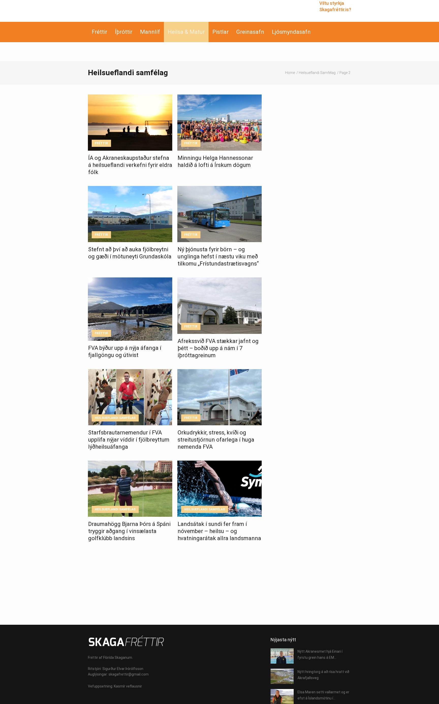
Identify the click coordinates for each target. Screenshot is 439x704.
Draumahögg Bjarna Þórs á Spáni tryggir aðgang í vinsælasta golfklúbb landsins (129, 531)
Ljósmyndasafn (291, 32)
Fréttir (99, 32)
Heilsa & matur (186, 32)
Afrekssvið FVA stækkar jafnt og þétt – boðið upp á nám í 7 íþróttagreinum (218, 348)
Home (290, 73)
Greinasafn (250, 32)
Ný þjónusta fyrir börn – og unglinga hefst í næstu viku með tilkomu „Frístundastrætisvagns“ (218, 256)
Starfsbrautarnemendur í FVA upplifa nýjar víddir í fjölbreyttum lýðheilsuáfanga (128, 439)
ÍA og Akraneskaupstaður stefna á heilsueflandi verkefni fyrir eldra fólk (130, 165)
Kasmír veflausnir (128, 686)
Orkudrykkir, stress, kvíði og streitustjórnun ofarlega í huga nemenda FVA (216, 439)
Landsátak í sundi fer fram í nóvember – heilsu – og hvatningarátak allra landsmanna (219, 531)
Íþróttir (123, 32)
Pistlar (220, 32)
